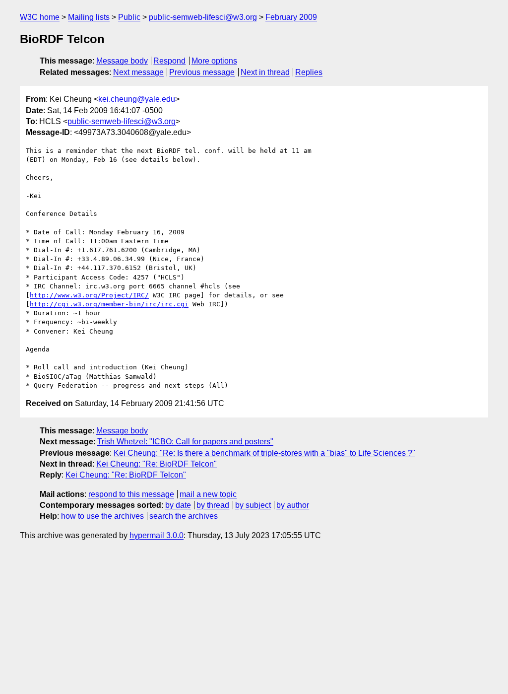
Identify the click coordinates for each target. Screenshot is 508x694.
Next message (138, 72)
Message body (122, 61)
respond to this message (131, 494)
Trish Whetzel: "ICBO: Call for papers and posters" (185, 441)
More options (214, 61)
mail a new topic (208, 494)
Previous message (202, 72)
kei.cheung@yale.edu (136, 99)
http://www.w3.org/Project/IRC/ (89, 295)
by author (292, 505)
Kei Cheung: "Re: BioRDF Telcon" (156, 464)
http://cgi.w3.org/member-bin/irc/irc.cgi (109, 304)
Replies (308, 72)
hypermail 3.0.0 (156, 535)
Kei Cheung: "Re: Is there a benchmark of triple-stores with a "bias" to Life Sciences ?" (264, 453)
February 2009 (291, 17)
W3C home (40, 17)
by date (178, 505)
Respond (169, 61)
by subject (253, 505)
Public (129, 17)
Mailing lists (89, 17)
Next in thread (265, 72)
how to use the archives (102, 516)
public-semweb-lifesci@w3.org (203, 17)
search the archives (183, 516)
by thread (212, 505)
